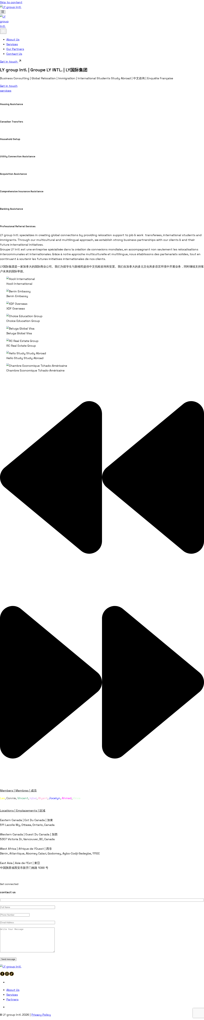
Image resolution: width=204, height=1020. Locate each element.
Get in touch (9, 61)
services (5, 90)
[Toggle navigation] (2, 12)
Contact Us (14, 54)
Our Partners (15, 49)
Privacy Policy (41, 1015)
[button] (102, 478)
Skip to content (11, 2)
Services (12, 44)
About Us (12, 39)
